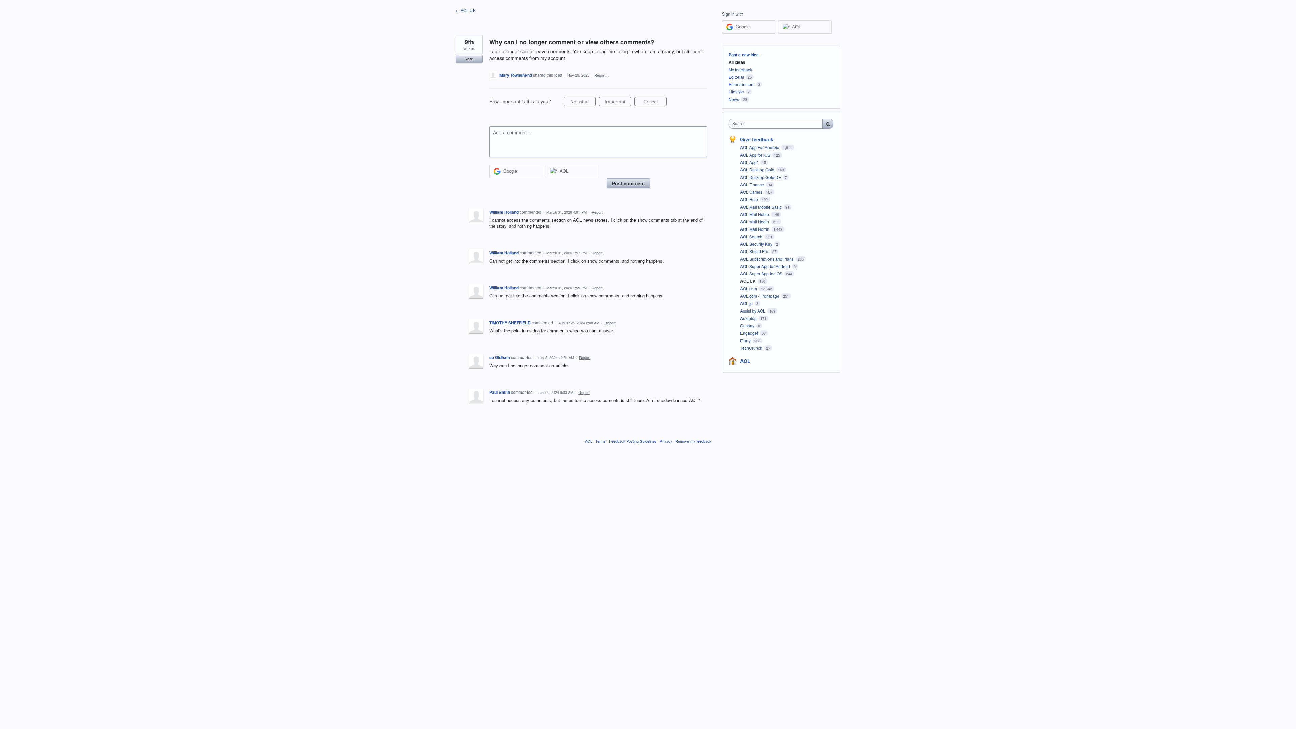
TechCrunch (751, 348)
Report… (601, 75)
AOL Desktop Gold (757, 169)
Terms (600, 441)
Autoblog (749, 318)
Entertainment (741, 84)
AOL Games (751, 192)
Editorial (736, 77)
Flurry (746, 340)
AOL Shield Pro (755, 251)
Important (618, 102)
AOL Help (749, 199)
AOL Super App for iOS (761, 273)
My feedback (740, 69)
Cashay (747, 325)
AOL (745, 361)
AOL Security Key (756, 244)
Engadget (749, 333)
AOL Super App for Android (765, 266)
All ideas (737, 62)
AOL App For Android (760, 147)
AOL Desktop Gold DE (761, 177)
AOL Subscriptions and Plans (767, 259)
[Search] (827, 123)
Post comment (628, 183)
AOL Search (751, 236)
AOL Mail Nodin (755, 221)
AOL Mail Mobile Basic (761, 207)
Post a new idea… (746, 55)
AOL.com (749, 288)
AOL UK (748, 281)
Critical (655, 102)
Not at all (583, 102)
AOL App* (749, 162)
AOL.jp (747, 303)
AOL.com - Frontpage (760, 296)
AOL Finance (752, 184)
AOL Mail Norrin (755, 229)
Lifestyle (736, 91)
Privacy (666, 441)
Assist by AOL (753, 311)
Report (597, 212)
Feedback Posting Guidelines (633, 441)
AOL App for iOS (755, 155)
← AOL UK (466, 10)
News (734, 99)
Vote (469, 58)
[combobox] (777, 124)
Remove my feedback (693, 441)
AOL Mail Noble (755, 214)
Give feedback (756, 139)
